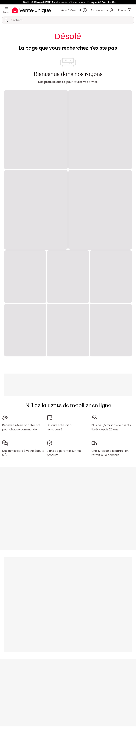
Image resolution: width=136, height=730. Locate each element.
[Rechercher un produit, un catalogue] (6, 20)
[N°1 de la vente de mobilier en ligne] (31, 10)
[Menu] (6, 9)
